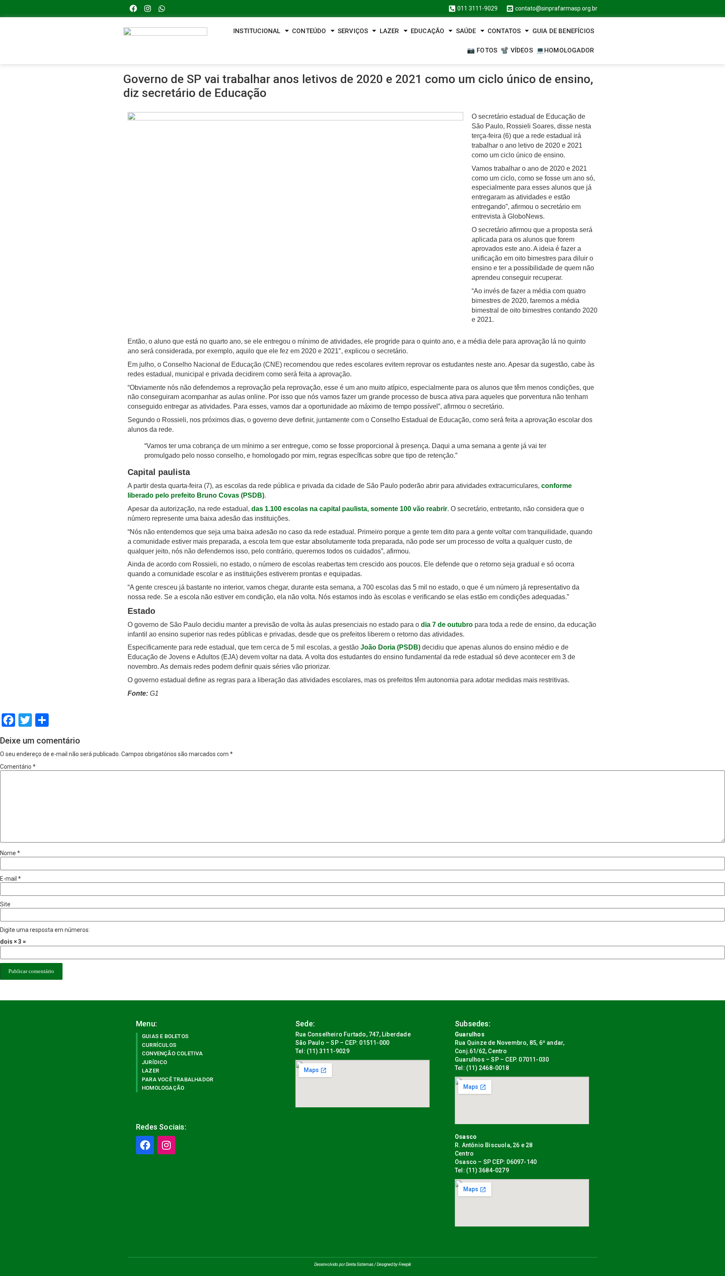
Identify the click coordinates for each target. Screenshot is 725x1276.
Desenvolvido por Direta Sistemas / (345, 1264)
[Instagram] (148, 9)
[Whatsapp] (162, 9)
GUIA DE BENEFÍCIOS (563, 31)
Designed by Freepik (394, 1264)
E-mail (10, 879)
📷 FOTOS (482, 50)
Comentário (18, 767)
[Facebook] (134, 9)
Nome (10, 853)
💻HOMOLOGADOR (565, 50)
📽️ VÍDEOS (517, 50)
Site (5, 904)
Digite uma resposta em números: (45, 930)
